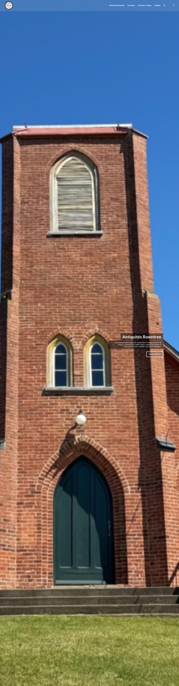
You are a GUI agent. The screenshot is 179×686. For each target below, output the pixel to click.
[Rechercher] (164, 5)
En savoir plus (155, 354)
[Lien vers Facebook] (173, 5)
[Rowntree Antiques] (9, 5)
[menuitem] (117, 5)
